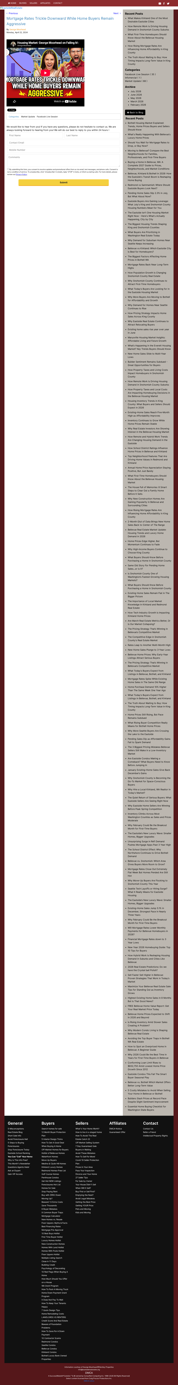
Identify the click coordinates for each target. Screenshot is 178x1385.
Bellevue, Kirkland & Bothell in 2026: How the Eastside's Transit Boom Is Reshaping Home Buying (149, 177)
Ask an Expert (14, 1170)
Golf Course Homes (50, 1174)
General (15, 1123)
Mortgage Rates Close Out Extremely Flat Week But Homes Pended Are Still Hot (148, 872)
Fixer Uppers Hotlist (51, 1254)
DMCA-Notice (115, 1128)
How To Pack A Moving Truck (55, 1289)
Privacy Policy (21, 174)
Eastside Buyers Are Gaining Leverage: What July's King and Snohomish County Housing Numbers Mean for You (149, 204)
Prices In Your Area (84, 1167)
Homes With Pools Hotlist (53, 1251)
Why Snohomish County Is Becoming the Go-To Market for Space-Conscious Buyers (149, 781)
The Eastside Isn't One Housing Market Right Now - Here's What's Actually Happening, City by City (148, 216)
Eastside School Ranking (19, 1153)
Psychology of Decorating (53, 1268)
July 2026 (136, 91)
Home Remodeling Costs (53, 1314)
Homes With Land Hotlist (53, 1247)
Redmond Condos (50, 1341)
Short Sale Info (14, 1135)
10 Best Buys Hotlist (51, 1233)
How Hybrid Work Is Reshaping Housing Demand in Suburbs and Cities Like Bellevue (149, 958)
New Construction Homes (53, 1244)
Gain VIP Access (15, 1174)
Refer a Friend (149, 1132)
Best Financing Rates (51, 1226)
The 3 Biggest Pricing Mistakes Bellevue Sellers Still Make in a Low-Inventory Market (149, 750)
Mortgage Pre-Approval (52, 1230)
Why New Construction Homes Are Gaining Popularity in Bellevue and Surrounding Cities (146, 502)
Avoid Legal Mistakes (85, 1198)
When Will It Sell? (83, 1188)
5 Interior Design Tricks (52, 1139)
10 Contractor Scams (51, 1338)
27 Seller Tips (82, 1177)
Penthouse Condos (50, 1177)
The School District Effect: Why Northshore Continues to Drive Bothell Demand (148, 853)
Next (116, 13)
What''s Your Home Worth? (87, 1128)
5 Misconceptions (16, 1128)
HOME (13, 3)
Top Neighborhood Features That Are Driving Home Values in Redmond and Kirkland (148, 459)
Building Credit (48, 1265)
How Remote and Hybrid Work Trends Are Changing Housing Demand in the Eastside (148, 440)
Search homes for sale (52, 1128)
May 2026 (136, 98)
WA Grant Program (50, 1286)
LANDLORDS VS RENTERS (54, 1317)
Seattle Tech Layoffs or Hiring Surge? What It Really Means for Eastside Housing (147, 892)
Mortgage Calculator (51, 1216)
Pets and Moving (83, 1209)
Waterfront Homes (50, 1156)
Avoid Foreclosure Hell (18, 1139)
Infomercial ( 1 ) (133, 77)
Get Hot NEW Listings (51, 1181)
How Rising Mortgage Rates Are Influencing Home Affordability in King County (148, 49)
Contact (57, 3)
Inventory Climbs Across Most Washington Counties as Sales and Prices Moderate (149, 817)
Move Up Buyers (49, 1160)
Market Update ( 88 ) (136, 81)
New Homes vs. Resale (52, 1219)
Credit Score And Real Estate (55, 1320)
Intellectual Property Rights (155, 1135)
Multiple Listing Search (52, 1258)
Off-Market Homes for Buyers (55, 1149)
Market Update (28, 116)
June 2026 (136, 94)
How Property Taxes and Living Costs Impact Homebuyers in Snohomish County (148, 373)
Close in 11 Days (49, 1261)
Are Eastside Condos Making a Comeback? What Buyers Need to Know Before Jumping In (149, 762)
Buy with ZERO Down (51, 1195)
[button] (63, 182)
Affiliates (45, 3)
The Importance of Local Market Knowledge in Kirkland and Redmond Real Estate (147, 604)
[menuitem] (12, 3)
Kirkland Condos (49, 1352)
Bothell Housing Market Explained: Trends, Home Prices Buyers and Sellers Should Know (149, 126)
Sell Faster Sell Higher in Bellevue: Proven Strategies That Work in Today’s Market (148, 978)
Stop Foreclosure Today (18, 1149)
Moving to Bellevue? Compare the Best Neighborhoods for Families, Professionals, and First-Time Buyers (148, 154)
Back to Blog (136, 112)
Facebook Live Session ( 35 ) (140, 74)
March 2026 (137, 101)
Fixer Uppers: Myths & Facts (54, 1223)
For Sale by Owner (84, 1181)
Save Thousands (49, 1205)
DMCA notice (89, 1381)
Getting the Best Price (85, 1202)
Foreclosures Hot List (51, 1184)
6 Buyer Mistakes (49, 1209)
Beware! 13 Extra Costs (52, 1202)
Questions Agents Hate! (18, 1167)
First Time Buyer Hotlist (52, 1237)
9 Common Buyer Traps (52, 1212)
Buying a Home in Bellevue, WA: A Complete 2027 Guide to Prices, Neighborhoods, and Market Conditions (148, 165)
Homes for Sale (48, 1188)
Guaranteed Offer (117, 1132)
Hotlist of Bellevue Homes (53, 1153)
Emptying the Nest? (84, 1195)
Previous (12, 13)
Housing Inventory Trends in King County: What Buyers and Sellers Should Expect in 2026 (149, 404)
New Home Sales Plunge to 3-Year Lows (149, 649)
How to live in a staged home (89, 1132)
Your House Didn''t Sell (86, 1184)
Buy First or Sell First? (85, 1191)
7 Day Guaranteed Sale (86, 1146)
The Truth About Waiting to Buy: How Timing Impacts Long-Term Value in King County (149, 60)
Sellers (33, 3)
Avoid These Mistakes (85, 1153)
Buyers (23, 3)
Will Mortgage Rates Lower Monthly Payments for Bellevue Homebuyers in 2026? (148, 931)
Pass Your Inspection (85, 1170)
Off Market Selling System (87, 1142)
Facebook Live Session (47, 116)
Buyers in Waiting (83, 1149)
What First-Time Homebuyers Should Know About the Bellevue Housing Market (147, 37)
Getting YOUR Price (84, 1205)
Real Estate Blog (15, 1132)
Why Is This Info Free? (18, 1160)
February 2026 (138, 104)
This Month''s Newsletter (19, 1163)
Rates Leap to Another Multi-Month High (149, 645)
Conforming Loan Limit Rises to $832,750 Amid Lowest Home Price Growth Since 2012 (146, 1066)
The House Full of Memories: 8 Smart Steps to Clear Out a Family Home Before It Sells (147, 490)
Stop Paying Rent (49, 1191)
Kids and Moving (83, 1212)
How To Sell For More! (85, 1156)
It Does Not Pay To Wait (52, 1300)
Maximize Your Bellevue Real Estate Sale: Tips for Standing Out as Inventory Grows (149, 989)
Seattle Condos (48, 1345)
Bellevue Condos (49, 1348)
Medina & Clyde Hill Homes (54, 1163)
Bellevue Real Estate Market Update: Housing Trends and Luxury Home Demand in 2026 (147, 533)
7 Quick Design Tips (51, 1310)
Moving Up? (47, 1198)
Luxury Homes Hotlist (51, 1240)
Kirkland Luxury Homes (52, 1167)
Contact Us (148, 1128)
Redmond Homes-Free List (54, 1170)
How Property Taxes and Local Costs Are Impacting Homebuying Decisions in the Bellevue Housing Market (149, 393)
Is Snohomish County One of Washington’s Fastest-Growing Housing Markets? (148, 577)
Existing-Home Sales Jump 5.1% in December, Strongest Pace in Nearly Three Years (147, 911)
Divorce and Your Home (86, 1174)
